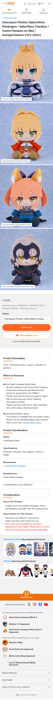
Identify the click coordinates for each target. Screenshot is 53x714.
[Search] (20, 3)
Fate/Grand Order (10, 18)
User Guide (7, 680)
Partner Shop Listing (32, 422)
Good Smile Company (15, 466)
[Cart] (25, 3)
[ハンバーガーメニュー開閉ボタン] (49, 3)
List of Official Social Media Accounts (22, 663)
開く (3, 319)
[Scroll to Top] (26, 593)
